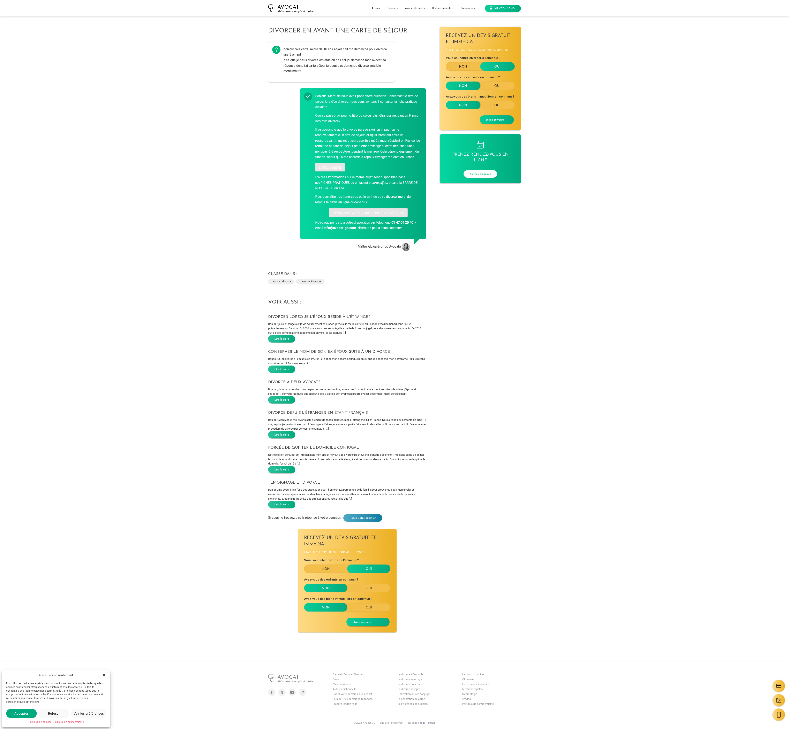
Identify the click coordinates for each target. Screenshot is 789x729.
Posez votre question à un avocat (352, 694)
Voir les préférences (89, 713)
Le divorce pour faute (410, 684)
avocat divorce (282, 281)
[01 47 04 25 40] (779, 714)
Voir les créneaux (480, 174)
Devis (336, 679)
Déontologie (469, 694)
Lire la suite (281, 338)
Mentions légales (472, 689)
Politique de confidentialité (69, 722)
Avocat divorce (414, 8)
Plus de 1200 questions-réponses (353, 698)
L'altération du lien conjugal (414, 694)
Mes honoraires (342, 684)
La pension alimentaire (475, 684)
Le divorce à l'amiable (410, 674)
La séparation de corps (411, 698)
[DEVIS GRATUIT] (779, 686)
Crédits (466, 698)
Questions (466, 8)
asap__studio (428, 722)
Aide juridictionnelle (344, 689)
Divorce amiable (441, 8)
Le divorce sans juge (410, 679)
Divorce (391, 8)
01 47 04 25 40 (505, 8)
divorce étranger (311, 281)
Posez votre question (363, 518)
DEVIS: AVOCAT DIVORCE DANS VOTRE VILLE (368, 213)
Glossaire (468, 679)
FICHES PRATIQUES (335, 183)
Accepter (21, 713)
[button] (104, 675)
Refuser (54, 713)
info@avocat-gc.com (340, 228)
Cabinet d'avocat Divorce (347, 674)
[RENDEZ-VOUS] (779, 700)
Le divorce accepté (409, 689)
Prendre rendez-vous (345, 703)
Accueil (376, 8)
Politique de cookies (40, 722)
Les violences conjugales (413, 703)
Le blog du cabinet (473, 674)
